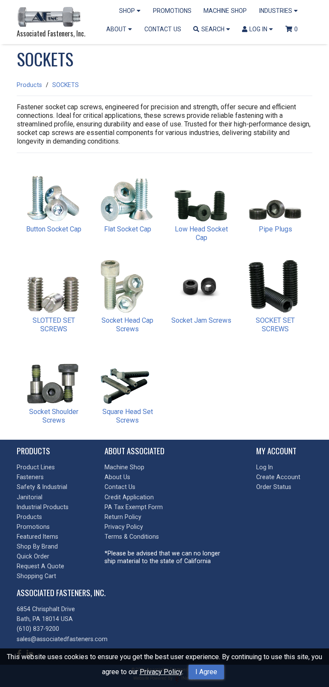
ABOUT (117, 29)
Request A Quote (40, 566)
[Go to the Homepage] (51, 17)
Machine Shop (124, 467)
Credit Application (129, 497)
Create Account (278, 477)
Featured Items (37, 536)
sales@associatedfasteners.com (62, 639)
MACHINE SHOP (225, 10)
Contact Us (120, 486)
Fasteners (30, 477)
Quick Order (33, 556)
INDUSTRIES (276, 10)
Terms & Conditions (132, 536)
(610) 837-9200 (38, 628)
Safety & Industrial (42, 486)
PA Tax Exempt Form (134, 507)
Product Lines (36, 467)
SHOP (128, 10)
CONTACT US (162, 29)
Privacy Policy (161, 672)
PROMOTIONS (172, 10)
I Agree (206, 672)
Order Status (273, 486)
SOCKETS (65, 84)
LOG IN (259, 29)
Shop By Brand (37, 546)
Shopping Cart (36, 576)
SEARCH (213, 29)
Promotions (33, 526)
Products (29, 84)
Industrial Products (43, 507)
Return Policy (123, 516)
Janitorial (29, 497)
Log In (264, 467)
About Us (117, 477)
